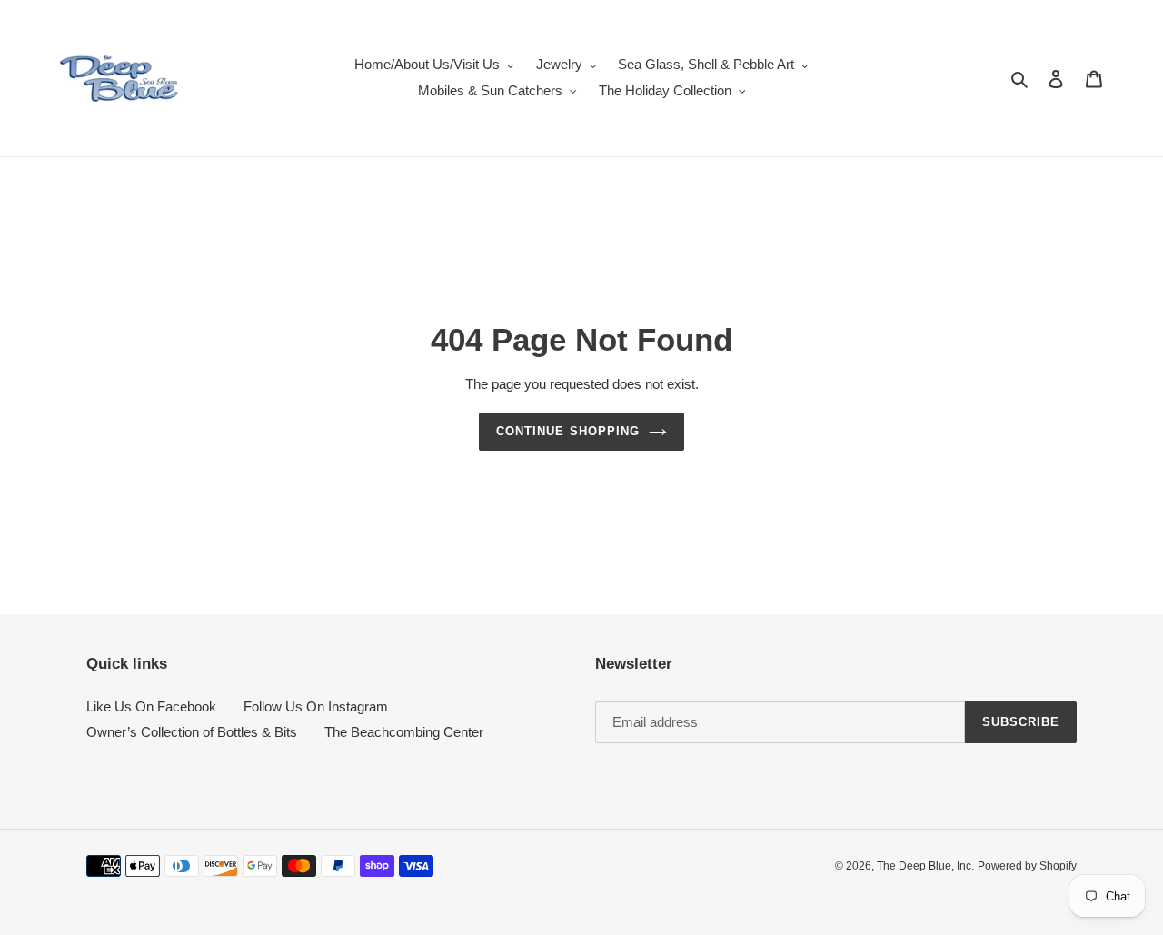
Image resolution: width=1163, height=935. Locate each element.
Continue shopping (568, 431)
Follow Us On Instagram (316, 706)
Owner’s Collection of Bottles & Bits (191, 732)
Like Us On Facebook (151, 706)
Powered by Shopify (1027, 866)
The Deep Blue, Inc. (925, 866)
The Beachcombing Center (403, 732)
